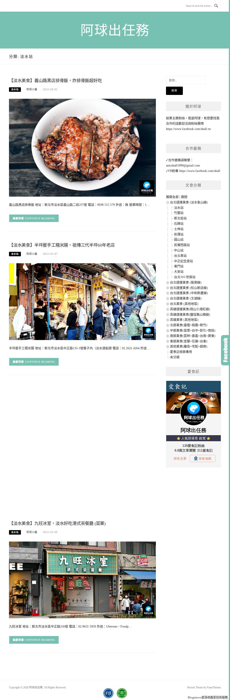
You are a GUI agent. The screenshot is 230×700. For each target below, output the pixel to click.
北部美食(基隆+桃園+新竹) (188, 325)
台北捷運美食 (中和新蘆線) (189, 293)
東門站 (179, 266)
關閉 (184, 197)
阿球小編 (32, 89)
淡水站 (15, 89)
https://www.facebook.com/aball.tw (188, 129)
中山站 (179, 250)
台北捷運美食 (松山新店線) (189, 288)
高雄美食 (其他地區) (184, 319)
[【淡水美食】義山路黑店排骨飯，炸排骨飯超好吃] (82, 147)
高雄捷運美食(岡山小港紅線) (190, 309)
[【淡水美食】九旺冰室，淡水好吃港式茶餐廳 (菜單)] (82, 579)
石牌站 (179, 223)
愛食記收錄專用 (181, 351)
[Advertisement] (82, 415)
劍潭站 (179, 234)
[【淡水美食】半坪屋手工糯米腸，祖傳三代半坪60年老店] (82, 301)
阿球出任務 (115, 30)
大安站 (179, 271)
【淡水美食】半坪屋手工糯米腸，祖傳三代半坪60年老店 (62, 245)
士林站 (179, 229)
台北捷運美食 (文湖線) (185, 298)
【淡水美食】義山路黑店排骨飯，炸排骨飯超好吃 (55, 80)
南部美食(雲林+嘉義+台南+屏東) (192, 336)
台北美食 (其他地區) (184, 303)
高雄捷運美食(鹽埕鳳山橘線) (190, 314)
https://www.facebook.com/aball (199, 171)
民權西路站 (182, 245)
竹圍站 (179, 213)
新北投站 (180, 218)
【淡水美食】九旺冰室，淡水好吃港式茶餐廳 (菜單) (57, 523)
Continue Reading (40, 218)
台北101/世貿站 (184, 277)
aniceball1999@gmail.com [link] (183, 165)
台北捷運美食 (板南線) (185, 282)
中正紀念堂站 (183, 261)
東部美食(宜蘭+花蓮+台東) (188, 341)
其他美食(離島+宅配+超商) (188, 346)
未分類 (174, 357)
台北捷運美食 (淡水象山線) (189, 202)
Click (225, 350)
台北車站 (180, 255)
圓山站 (179, 239)
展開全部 (172, 197)
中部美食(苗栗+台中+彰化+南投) (192, 330)
